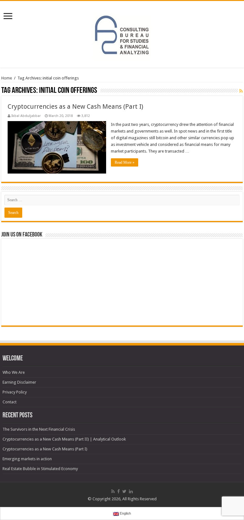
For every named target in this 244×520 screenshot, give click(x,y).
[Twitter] (124, 491)
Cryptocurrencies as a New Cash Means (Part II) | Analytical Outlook (64, 439)
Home (6, 78)
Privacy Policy (15, 392)
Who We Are (14, 372)
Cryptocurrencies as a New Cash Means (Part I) (75, 106)
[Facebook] (118, 491)
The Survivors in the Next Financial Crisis (39, 429)
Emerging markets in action (27, 458)
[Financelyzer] (122, 33)
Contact (10, 402)
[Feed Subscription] (241, 90)
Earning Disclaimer (19, 382)
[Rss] (113, 491)
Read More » (124, 162)
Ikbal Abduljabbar (26, 116)
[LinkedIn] (130, 491)
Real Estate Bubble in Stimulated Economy (40, 468)
